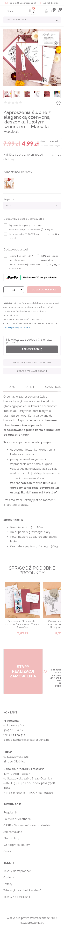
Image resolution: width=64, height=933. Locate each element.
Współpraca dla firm (17, 844)
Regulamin (10, 812)
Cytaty (7, 884)
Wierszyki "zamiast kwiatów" (22, 890)
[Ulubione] (52, 11)
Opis (12, 387)
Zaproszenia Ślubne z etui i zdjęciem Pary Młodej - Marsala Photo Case (22, 624)
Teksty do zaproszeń (17, 871)
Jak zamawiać (12, 832)
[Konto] (46, 11)
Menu (9, 11)
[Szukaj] (57, 20)
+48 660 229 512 (50, 3)
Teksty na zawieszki (16, 896)
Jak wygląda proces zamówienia (32, 362)
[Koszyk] (59, 11)
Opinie (30, 387)
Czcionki (9, 877)
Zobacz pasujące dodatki (32, 371)
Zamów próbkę (32, 349)
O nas (7, 851)
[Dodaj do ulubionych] (58, 104)
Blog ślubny (11, 838)
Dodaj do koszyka (44, 289)
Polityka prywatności (17, 819)
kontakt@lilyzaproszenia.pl (22, 3)
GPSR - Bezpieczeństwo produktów (27, 825)
